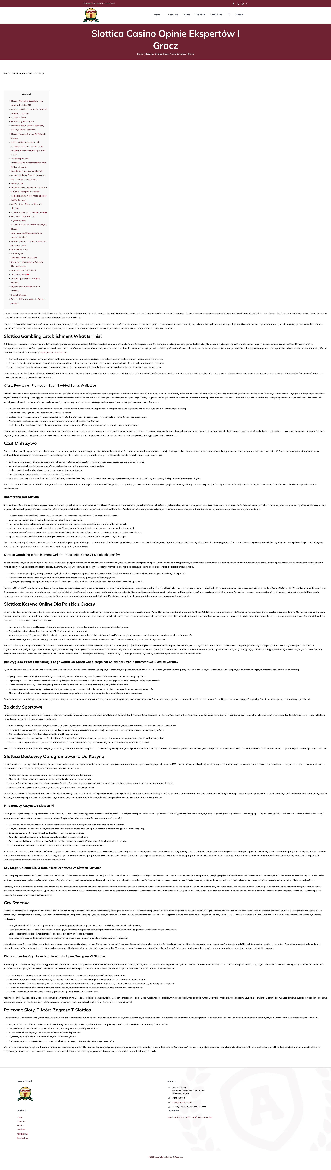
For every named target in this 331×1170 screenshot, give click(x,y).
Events (20, 1125)
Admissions (22, 1133)
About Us (21, 1121)
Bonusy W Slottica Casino (23, 270)
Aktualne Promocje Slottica (24, 257)
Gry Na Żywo (17, 253)
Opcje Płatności (18, 295)
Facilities (21, 1129)
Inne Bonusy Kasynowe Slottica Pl (27, 171)
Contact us (22, 1138)
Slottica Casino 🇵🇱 (20, 274)
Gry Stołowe (17, 183)
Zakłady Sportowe (20, 158)
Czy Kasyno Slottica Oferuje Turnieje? (29, 212)
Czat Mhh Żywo (18, 117)
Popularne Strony (19, 249)
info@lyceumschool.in (106, 3)
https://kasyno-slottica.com (53, 352)
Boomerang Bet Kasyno (22, 121)
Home (20, 1117)
